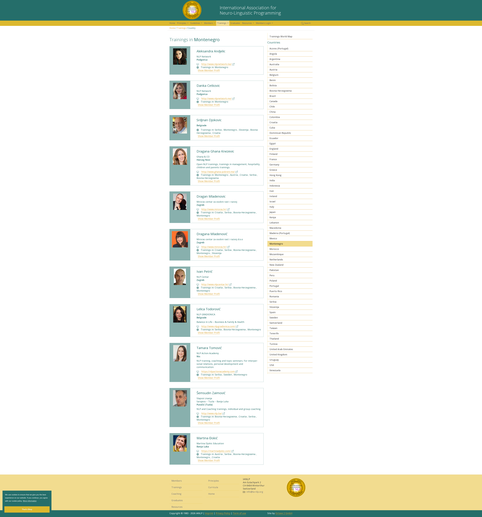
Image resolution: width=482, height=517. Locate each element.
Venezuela (274, 370)
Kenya (272, 217)
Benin (272, 80)
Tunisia (273, 343)
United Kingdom (278, 354)
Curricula (213, 487)
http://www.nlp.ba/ (211, 413)
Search (307, 23)
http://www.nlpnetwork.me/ (216, 64)
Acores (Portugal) (278, 48)
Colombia (274, 117)
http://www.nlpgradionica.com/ (218, 326)
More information (30, 501)
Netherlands (276, 259)
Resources (177, 506)
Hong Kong (275, 175)
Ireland (273, 196)
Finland (273, 154)
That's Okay (27, 509)
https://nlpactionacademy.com (218, 371)
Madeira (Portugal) (279, 233)
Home (172, 23)
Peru (272, 275)
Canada (273, 101)
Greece (273, 169)
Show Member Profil (209, 70)
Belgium (273, 74)
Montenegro (276, 243)
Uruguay (274, 359)
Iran (271, 190)
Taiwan (273, 328)
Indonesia (274, 185)
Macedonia (275, 227)
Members (176, 480)
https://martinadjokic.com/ (216, 450)
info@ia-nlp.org (254, 491)
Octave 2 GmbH (283, 513)
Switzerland (275, 322)
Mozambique (276, 254)
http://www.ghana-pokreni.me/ (218, 171)
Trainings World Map (280, 36)
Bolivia (273, 85)
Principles (213, 480)
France (273, 159)
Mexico (273, 238)
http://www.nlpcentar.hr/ (215, 284)
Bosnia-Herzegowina (280, 90)
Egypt (272, 143)
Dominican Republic (280, 132)
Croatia (273, 122)
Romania (274, 296)
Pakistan (274, 270)
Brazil (272, 95)
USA (271, 365)
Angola (273, 53)
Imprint (209, 513)
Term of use (239, 513)
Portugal (274, 285)
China (272, 111)
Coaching (176, 493)
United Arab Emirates (281, 349)
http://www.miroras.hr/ (214, 209)
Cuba (272, 127)
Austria (273, 69)
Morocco (274, 248)
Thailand (274, 338)
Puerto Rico (275, 291)
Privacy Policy (223, 513)
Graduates (235, 23)
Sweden (273, 317)
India (272, 180)
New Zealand (276, 264)
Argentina (274, 59)
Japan (272, 212)
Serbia (272, 301)
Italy (271, 206)
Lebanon (274, 222)
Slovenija (274, 306)
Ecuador (273, 138)
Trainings (181, 28)
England (273, 148)
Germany (274, 164)
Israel (272, 201)
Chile (272, 106)
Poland (273, 280)
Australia (274, 64)
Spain (272, 312)
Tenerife (274, 333)
